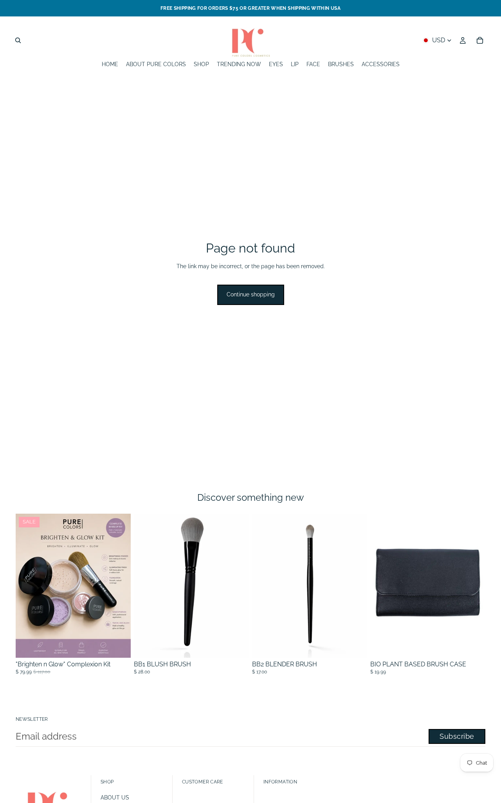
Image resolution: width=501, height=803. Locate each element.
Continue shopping (251, 294)
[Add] (237, 646)
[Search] (18, 40)
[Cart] (479, 40)
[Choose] (119, 646)
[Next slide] (473, 585)
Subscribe (457, 736)
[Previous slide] (382, 585)
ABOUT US (115, 797)
